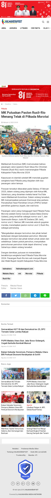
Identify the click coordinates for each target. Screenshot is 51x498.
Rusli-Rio (6, 279)
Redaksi (15, 448)
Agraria (13, 28)
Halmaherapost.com (24, 269)
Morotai (29, 274)
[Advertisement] (25, 57)
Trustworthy (21, 455)
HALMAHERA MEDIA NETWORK (30, 494)
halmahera (7, 269)
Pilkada (40, 274)
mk (19, 274)
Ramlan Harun (16, 288)
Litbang (24, 28)
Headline (8, 104)
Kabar (15, 104)
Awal (3, 28)
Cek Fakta (35, 28)
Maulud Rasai (16, 285)
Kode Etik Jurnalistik (38, 452)
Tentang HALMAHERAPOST (17, 452)
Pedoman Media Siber (30, 448)
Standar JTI (32, 455)
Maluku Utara (8, 274)
